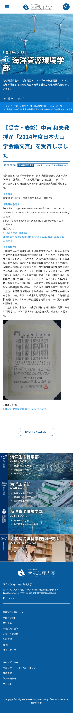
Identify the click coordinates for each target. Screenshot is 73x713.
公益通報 (7, 673)
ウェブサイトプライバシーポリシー (20, 667)
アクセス (10, 598)
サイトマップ (9, 650)
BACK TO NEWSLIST (36, 431)
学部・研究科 (9, 617)
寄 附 (5, 644)
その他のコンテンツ (14, 98)
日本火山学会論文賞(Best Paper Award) (24, 409)
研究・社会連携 (10, 633)
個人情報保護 (9, 678)
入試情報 (7, 639)
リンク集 (7, 683)
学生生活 (7, 623)
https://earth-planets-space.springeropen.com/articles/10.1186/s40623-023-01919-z (34, 236)
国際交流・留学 (10, 628)
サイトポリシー (10, 662)
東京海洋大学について (14, 612)
